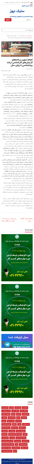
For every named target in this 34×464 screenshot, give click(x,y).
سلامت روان (5, 437)
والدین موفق (24, 447)
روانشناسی (11, 431)
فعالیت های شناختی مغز (7, 444)
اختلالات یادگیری (6, 414)
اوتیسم (3, 421)
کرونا (15, 451)
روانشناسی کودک (21, 431)
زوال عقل (4, 434)
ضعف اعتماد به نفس (20, 437)
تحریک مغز (18, 421)
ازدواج (13, 414)
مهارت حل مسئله (6, 447)
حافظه (14, 424)
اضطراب (4, 417)
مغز (16, 444)
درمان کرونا (14, 427)
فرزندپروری (17, 441)
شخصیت (12, 437)
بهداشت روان (11, 421)
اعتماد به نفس (12, 417)
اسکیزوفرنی (25, 414)
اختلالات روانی (24, 411)
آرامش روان (5, 407)
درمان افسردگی (6, 427)
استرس (18, 414)
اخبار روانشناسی (6, 411)
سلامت (25, 434)
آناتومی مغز (17, 407)
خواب (19, 424)
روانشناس (4, 431)
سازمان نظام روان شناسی (15, 434)
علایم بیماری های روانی (7, 441)
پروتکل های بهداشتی (7, 451)
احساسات (25, 407)
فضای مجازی (25, 441)
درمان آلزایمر (26, 424)
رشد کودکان (22, 427)
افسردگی (24, 417)
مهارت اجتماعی (23, 444)
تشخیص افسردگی (6, 424)
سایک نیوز (17, 11)
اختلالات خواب (15, 411)
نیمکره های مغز (15, 447)
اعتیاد (18, 417)
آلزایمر (11, 407)
